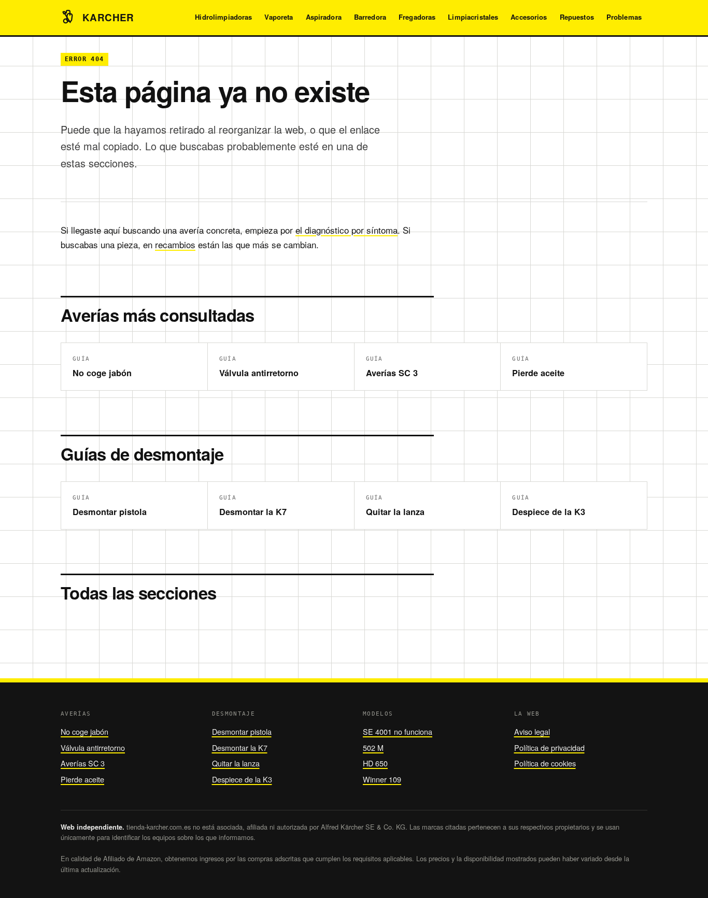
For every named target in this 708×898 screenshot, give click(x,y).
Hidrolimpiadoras (223, 17)
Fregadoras (417, 17)
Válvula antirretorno (93, 747)
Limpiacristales (473, 17)
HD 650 (375, 763)
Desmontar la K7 (239, 747)
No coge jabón (84, 731)
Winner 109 (382, 779)
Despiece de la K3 (242, 779)
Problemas (624, 17)
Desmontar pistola (242, 731)
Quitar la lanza (236, 763)
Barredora (370, 17)
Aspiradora (324, 17)
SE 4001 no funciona (397, 731)
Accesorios (529, 17)
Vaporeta (278, 17)
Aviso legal (532, 731)
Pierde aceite (82, 779)
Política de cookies (545, 763)
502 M (373, 747)
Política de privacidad (549, 747)
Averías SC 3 (83, 763)
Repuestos (577, 17)
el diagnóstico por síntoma (346, 229)
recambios (175, 244)
